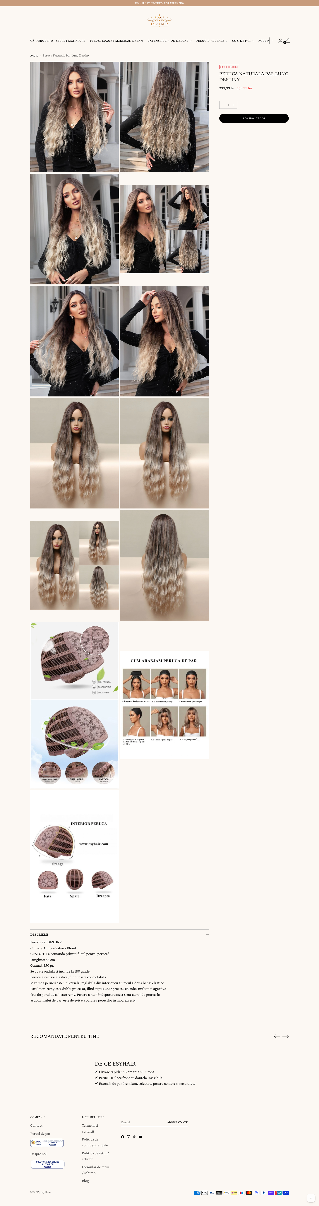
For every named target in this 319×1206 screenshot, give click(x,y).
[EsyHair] (159, 21)
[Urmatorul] (272, 40)
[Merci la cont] (279, 40)
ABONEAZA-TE (177, 1122)
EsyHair (45, 1192)
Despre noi (38, 1154)
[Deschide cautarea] (32, 40)
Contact (36, 1125)
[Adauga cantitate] (234, 105)
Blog (85, 1180)
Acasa (34, 55)
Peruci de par (40, 1133)
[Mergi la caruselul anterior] (277, 1036)
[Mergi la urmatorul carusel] (285, 1036)
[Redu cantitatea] (222, 105)
